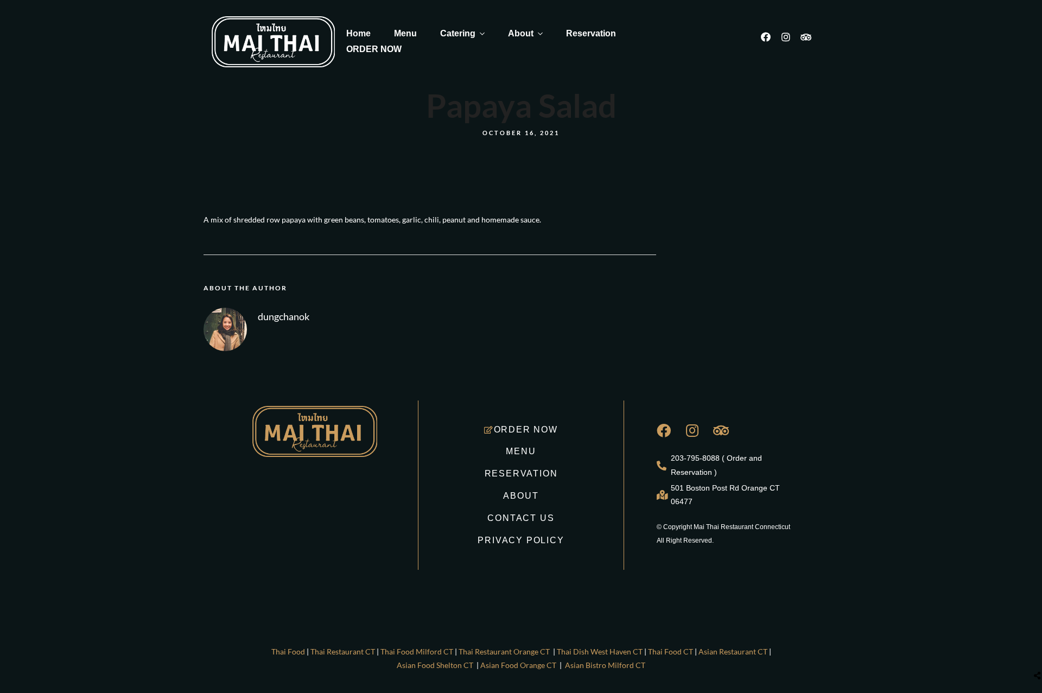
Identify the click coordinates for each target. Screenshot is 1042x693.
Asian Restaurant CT (732, 651)
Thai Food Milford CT (416, 651)
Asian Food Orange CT (518, 665)
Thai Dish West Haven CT (600, 651)
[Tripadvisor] (811, 42)
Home (358, 33)
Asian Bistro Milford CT (605, 665)
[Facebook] (770, 42)
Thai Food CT (670, 651)
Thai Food (288, 651)
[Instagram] (790, 42)
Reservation (591, 33)
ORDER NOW (374, 49)
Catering (457, 33)
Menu (405, 33)
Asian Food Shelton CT (435, 665)
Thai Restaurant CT (342, 651)
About (520, 33)
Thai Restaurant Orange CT (504, 651)
